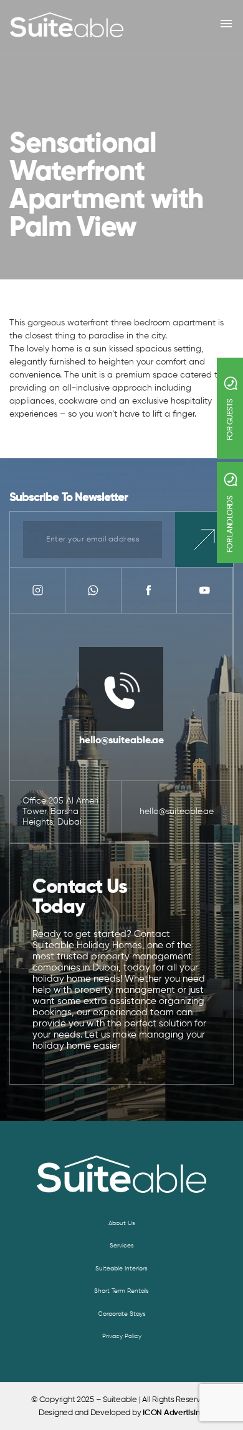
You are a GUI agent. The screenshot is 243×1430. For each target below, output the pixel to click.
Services (122, 1245)
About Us (121, 1223)
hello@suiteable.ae (121, 741)
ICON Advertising (173, 1413)
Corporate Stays (122, 1314)
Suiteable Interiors (121, 1268)
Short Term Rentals (121, 1291)
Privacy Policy (121, 1336)
